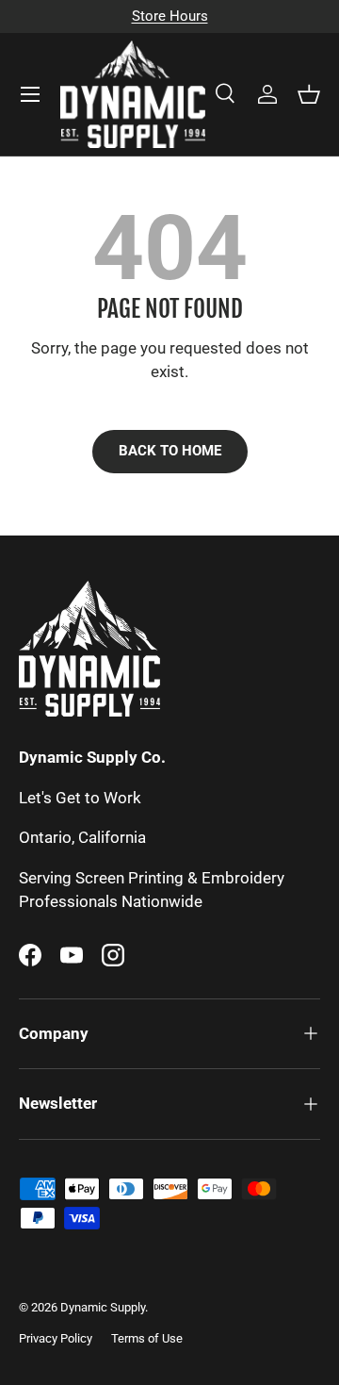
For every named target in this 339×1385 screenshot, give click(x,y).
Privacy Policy (55, 1338)
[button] (309, 94)
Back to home (170, 450)
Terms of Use (147, 1338)
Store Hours (170, 16)
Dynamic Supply (102, 1307)
